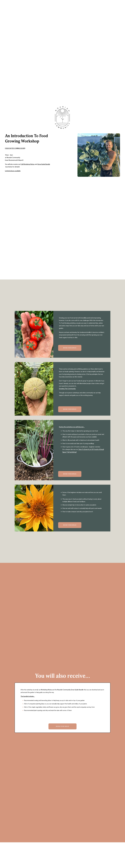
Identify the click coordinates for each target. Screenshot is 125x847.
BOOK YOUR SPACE (69, 348)
